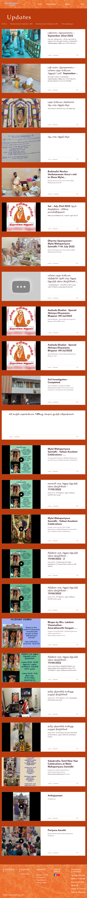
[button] (50, 4)
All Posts (4, 24)
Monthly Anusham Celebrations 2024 (47, 24)
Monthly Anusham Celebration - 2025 (21, 24)
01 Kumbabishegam (67, 24)
